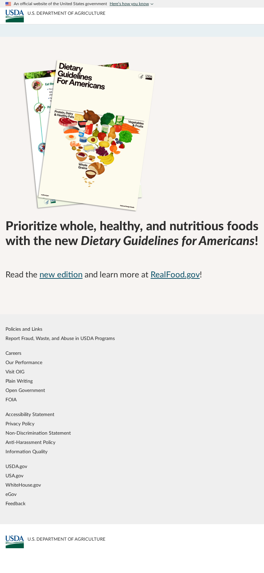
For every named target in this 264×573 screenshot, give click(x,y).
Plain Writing (19, 381)
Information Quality (26, 451)
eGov (11, 494)
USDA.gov (16, 466)
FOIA (11, 399)
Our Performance (24, 362)
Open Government (25, 390)
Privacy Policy (20, 423)
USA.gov (14, 475)
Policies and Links (24, 329)
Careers (13, 353)
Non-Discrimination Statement (38, 433)
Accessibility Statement (30, 414)
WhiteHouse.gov (23, 485)
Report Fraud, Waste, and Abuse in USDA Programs (60, 338)
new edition (61, 275)
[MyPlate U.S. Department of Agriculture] (15, 16)
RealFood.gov (175, 275)
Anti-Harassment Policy (30, 442)
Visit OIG (15, 371)
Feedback (15, 503)
